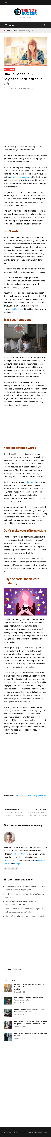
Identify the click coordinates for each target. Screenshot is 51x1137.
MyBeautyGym (19, 854)
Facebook (41, 860)
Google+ (17, 863)
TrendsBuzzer (9, 860)
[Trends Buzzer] (25, 14)
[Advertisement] (25, 118)
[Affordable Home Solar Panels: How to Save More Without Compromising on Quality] (8, 988)
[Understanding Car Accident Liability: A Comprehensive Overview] (8, 1013)
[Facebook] (9, 868)
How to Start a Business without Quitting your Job (25, 916)
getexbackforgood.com (20, 177)
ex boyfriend (30, 482)
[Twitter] (5, 868)
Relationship (9, 70)
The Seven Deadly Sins (25, 31)
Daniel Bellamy (27, 88)
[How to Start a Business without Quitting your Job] (8, 1037)
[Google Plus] (12, 868)
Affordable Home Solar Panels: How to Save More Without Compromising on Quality (25, 888)
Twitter (7, 863)
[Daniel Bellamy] (16, 868)
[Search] (44, 25)
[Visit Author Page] (9, 838)
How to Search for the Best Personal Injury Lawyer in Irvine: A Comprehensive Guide (25, 910)
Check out (18, 309)
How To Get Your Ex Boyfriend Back (31, 795)
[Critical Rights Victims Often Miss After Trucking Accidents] (8, 1001)
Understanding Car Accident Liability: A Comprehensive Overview (20, 903)
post (26, 663)
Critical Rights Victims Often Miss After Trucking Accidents (24, 895)
